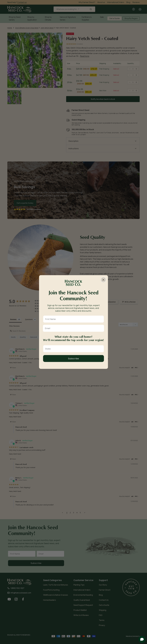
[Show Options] (101, 348)
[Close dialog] (103, 279)
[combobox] (72, 348)
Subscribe (73, 358)
